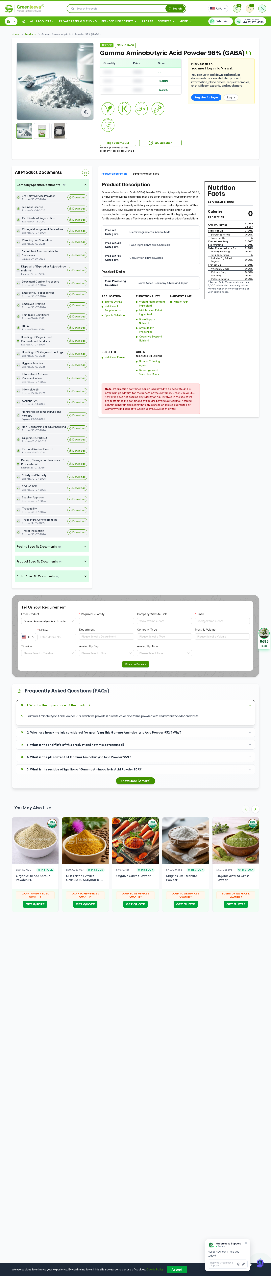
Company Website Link (152, 614)
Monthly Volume (205, 629)
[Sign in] (262, 9)
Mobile (43, 630)
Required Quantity (93, 614)
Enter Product (30, 614)
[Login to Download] (85, 172)
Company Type (147, 629)
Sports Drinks (113, 301)
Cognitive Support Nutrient (150, 338)
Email (200, 614)
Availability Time (147, 646)
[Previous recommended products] (246, 809)
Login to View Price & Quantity (35, 895)
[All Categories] (11, 21)
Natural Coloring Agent (149, 363)
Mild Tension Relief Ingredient (150, 312)
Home (15, 34)
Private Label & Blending (78, 21)
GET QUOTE (35, 904)
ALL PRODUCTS (40, 21)
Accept (177, 1269)
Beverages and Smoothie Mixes (149, 372)
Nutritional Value (115, 357)
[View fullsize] (86, 112)
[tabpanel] (179, 297)
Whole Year (180, 301)
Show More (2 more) (135, 781)
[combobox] (105, 636)
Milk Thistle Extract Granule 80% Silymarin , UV (83, 880)
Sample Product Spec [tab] (146, 173)
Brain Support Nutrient (148, 321)
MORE (184, 21)
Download (79, 197)
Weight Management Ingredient (152, 303)
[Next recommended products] (255, 809)
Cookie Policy (154, 1269)
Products (30, 34)
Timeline (26, 646)
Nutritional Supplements (113, 308)
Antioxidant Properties (146, 330)
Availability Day (89, 646)
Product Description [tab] (114, 173)
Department (87, 629)
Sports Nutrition (115, 315)
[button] (264, 638)
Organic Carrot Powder (133, 876)
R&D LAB (147, 21)
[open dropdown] (52, 21)
